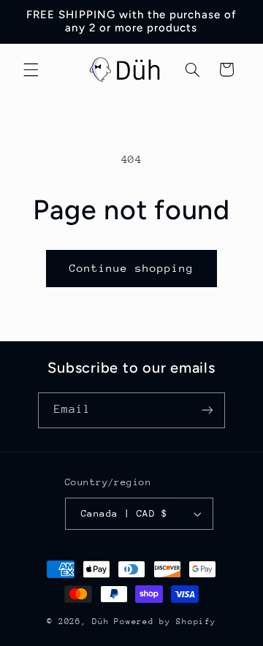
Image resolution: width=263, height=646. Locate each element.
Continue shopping (131, 268)
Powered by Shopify (165, 621)
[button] (30, 69)
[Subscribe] (207, 410)
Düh (100, 621)
